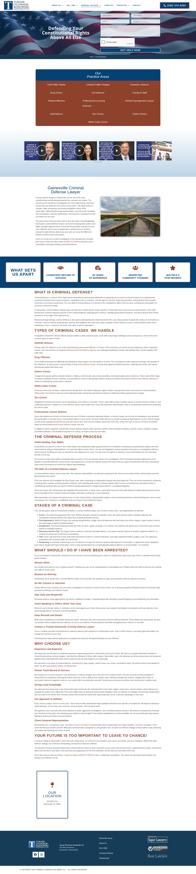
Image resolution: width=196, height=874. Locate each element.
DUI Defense (98, 93)
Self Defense (56, 114)
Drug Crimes (56, 93)
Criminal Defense (89, 5)
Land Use (108, 5)
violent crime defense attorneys (143, 379)
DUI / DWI (71, 5)
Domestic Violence (139, 84)
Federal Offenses (56, 101)
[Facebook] (35, 854)
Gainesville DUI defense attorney (83, 350)
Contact (137, 5)
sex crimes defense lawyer (69, 405)
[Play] (42, 150)
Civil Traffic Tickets (56, 84)
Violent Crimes (139, 114)
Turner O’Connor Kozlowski (86, 725)
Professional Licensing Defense (94, 103)
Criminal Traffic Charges (98, 84)
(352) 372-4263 (72, 242)
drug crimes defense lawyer (85, 364)
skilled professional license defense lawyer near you (63, 424)
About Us (56, 5)
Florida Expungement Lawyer (139, 101)
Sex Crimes (98, 114)
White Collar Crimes (98, 122)
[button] (26, 151)
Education (122, 5)
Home (92, 57)
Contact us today (70, 755)
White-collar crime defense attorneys (49, 393)
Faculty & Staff (139, 93)
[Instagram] (41, 854)
